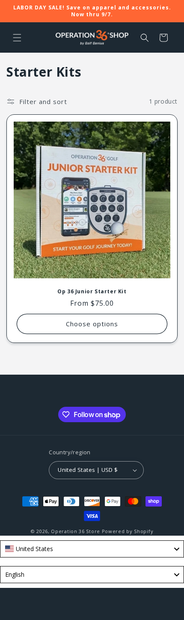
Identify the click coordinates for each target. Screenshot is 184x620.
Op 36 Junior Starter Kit (91, 291)
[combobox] (92, 548)
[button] (17, 37)
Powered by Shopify (128, 531)
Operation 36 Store (75, 531)
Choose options (92, 323)
